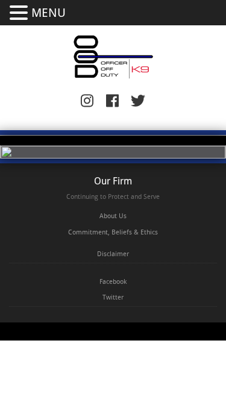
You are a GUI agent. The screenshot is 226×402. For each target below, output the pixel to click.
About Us (113, 216)
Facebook (113, 282)
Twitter (113, 297)
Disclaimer (113, 254)
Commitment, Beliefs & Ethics (113, 232)
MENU (48, 12)
